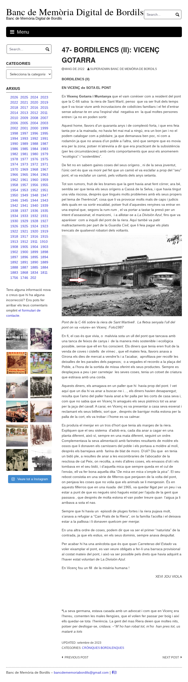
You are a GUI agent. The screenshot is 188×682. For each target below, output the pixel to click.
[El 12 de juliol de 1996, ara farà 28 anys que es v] (17, 412)
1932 (34, 216)
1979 (44, 154)
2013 (24, 113)
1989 (24, 144)
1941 (24, 205)
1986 (14, 149)
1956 (34, 185)
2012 (34, 113)
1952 (34, 190)
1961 (24, 180)
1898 (44, 252)
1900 (24, 252)
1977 (24, 159)
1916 (34, 236)
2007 (44, 118)
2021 (24, 102)
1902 (14, 252)
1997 (24, 133)
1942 (14, 205)
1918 (14, 236)
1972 (34, 164)
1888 (14, 267)
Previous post (76, 657)
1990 (14, 144)
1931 (44, 216)
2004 (34, 123)
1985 (24, 149)
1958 (14, 185)
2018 (14, 107)
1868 (24, 272)
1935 (44, 211)
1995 (44, 133)
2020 (34, 102)
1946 (14, 200)
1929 (24, 221)
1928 (34, 221)
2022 (14, 102)
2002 (14, 128)
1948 (34, 195)
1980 (34, 154)
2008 (34, 118)
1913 (14, 242)
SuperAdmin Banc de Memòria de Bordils (123, 69)
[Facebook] (113, 672)
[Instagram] (115, 672)
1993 (24, 138)
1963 (44, 175)
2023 (44, 97)
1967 (44, 169)
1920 (34, 231)
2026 (14, 97)
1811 (44, 272)
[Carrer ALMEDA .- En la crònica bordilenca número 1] (41, 412)
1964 (34, 175)
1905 (24, 247)
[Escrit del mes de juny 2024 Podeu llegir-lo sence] (41, 436)
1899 (34, 252)
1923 (44, 226)
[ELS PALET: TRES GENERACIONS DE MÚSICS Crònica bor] (41, 387)
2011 (44, 113)
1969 (24, 169)
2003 (44, 123)
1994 (14, 138)
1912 (24, 242)
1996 (34, 133)
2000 (34, 128)
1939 (44, 205)
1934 (14, 216)
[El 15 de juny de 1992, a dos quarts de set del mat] (17, 387)
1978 (14, 159)
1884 (44, 267)
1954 (14, 190)
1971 (44, 164)
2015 (44, 107)
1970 (14, 169)
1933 (24, 216)
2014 (14, 113)
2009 (24, 118)
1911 (34, 242)
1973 (24, 164)
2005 (24, 123)
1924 (34, 226)
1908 (14, 247)
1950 (14, 195)
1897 (14, 257)
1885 (34, 267)
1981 (24, 154)
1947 (44, 195)
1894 (44, 257)
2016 (34, 107)
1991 (44, 138)
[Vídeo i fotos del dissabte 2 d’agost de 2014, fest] (41, 363)
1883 (14, 272)
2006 (14, 123)
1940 (34, 205)
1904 (34, 247)
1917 (24, 236)
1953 (24, 190)
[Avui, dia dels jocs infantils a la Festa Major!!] (41, 339)
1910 (44, 242)
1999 (44, 128)
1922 (14, 231)
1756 (14, 278)
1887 (24, 267)
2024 (34, 97)
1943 (44, 200)
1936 (34, 211)
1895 (34, 257)
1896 (24, 257)
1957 (24, 185)
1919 (44, 231)
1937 (24, 211)
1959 (44, 180)
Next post (171, 657)
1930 (14, 221)
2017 (24, 107)
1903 (44, 247)
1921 (24, 231)
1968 (34, 169)
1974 (14, 164)
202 (33, 278)
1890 (34, 262)
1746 (24, 278)
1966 (14, 175)
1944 (34, 200)
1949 (24, 195)
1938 (14, 211)
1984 (34, 149)
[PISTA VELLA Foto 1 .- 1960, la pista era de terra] (17, 339)
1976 (34, 159)
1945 (24, 200)
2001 (24, 128)
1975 (44, 159)
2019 (44, 102)
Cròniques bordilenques (103, 648)
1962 (14, 180)
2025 (24, 97)
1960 (34, 180)
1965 (24, 175)
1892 (14, 262)
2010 (14, 118)
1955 (44, 185)
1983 (44, 149)
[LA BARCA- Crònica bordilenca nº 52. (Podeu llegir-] (41, 460)
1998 (14, 133)
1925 (24, 226)
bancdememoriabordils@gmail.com (82, 672)
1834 (34, 272)
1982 (14, 154)
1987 (44, 144)
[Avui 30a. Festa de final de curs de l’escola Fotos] (17, 436)
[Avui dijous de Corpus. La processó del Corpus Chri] (17, 460)
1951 (44, 190)
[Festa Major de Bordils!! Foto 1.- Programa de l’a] (17, 363)
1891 (24, 262)
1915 (44, 236)
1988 (34, 144)
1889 (44, 262)
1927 (44, 221)
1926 (14, 226)
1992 (34, 138)
